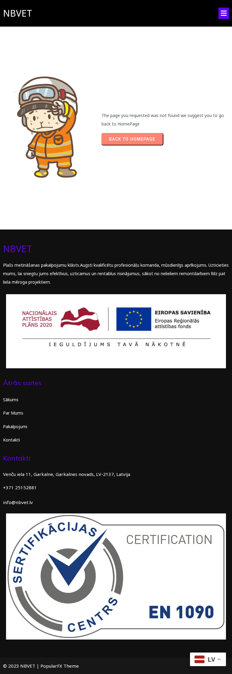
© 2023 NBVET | (21, 666)
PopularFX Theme (59, 666)
